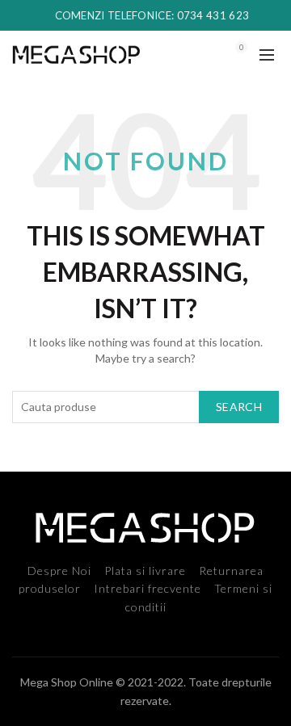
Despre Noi (59, 570)
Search (239, 406)
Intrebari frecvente (147, 588)
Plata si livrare (145, 570)
